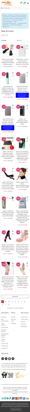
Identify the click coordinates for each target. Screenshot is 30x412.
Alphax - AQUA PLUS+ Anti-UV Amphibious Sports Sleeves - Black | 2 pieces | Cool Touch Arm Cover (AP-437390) (7, 185)
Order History (24, 319)
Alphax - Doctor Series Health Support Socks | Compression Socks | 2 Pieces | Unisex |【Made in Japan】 (8, 248)
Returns (23, 321)
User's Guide (4, 327)
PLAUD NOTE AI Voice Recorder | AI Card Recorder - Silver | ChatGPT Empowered (22, 89)
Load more (15, 296)
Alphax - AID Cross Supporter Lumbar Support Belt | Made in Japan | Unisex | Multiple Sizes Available (7, 155)
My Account (24, 317)
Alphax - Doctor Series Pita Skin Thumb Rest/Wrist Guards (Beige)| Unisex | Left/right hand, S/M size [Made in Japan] (22, 281)
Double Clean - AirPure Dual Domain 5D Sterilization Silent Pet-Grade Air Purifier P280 (22, 62)
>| (9, 304)
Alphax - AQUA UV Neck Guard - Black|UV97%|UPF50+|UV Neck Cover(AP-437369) (22, 184)
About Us (3, 317)
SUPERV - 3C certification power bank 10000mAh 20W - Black (22, 121)
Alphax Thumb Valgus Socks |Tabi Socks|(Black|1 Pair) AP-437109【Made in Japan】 (7, 62)
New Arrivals (7, 8)
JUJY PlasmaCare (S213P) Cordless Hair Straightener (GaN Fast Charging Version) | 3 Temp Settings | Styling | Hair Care (7, 90)
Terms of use (4, 343)
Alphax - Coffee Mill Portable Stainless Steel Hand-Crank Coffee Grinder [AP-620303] (7, 213)
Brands (13, 317)
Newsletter (24, 326)
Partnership (4, 346)
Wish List (23, 324)
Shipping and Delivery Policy (4, 335)
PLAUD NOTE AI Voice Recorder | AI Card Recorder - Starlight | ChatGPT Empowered (7, 121)
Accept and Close (16, 409)
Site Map (13, 323)
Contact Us (4, 348)
